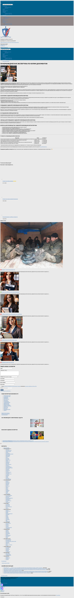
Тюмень (7, 526)
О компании (5, 6)
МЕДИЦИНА (6, 398)
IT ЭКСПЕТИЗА (6, 401)
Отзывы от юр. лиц (8, 13)
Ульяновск (8, 519)
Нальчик (7, 550)
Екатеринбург (8, 523)
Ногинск (7, 465)
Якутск (7, 545)
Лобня (7, 460)
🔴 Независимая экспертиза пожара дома (8, 340)
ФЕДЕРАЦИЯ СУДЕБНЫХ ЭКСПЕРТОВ (7, 1)
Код (6, 370)
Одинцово (8, 466)
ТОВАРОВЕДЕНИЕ (7, 402)
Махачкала (8, 549)
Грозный (7, 548)
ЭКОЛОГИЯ (6, 406)
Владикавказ (8, 547)
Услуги (4, 8)
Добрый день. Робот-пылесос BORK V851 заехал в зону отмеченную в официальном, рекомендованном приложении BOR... (26, 571)
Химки (7, 476)
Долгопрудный (8, 450)
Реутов (7, 471)
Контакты (4, 25)
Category (2, 376)
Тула (7, 492)
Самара (7, 517)
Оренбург (7, 514)
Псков (7, 501)
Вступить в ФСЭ (4, 575)
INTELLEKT (5, 408)
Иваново (7, 484)
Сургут (7, 525)
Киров (7, 512)
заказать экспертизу (4, 47)
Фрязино (7, 475)
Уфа (6, 520)
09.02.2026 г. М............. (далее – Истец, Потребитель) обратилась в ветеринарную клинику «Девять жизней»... (23, 567)
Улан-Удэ (7, 542)
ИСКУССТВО (6, 407)
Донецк (7, 558)
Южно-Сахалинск (9, 544)
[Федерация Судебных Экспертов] (5, 37)
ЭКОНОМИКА (6, 400)
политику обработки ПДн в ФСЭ (31, 386)
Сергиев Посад (8, 472)
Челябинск (8, 528)
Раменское (8, 470)
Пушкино (7, 469)
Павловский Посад (9, 467)
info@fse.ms (2, 45)
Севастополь (8, 554)
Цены (4, 9)
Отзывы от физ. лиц (8, 14)
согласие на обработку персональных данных (12, 386)
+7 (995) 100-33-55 (3, 44)
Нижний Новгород (9, 513)
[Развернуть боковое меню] (0, 443)
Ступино (7, 474)
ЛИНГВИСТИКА (6, 403)
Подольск (8, 468)
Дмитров (7, 449)
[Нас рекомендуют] (37, 423)
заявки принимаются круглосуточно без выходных (9, 42)
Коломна (7, 458)
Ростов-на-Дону (9, 506)
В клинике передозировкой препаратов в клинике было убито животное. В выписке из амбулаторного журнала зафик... (25, 572)
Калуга (7, 485)
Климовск (7, 456)
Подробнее (58, 595)
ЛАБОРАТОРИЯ (6, 404)
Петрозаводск (8, 500)
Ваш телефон (2, 382)
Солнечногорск (8, 473)
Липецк (7, 487)
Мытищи (7, 463)
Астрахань (8, 504)
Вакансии (4, 11)
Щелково (7, 478)
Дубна (7, 452)
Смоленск (7, 490)
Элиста (7, 508)
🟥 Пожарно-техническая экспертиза (7, 269)
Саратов (7, 518)
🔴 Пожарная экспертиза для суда (7, 362)
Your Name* (2, 380)
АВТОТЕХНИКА (6, 399)
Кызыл (7, 534)
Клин (7, 457)
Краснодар (8, 505)
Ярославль (8, 493)
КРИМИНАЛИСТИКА (7, 395)
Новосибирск (8, 535)
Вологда (7, 497)
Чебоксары (8, 521)
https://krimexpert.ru (43, 146)
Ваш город (2, 384)
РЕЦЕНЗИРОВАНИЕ (6, 61)
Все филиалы (4, 561)
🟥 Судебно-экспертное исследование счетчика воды (11, 314)
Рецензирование (5, 414)
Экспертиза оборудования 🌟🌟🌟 (9, 181)
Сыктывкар (8, 502)
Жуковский (8, 454)
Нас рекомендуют (8, 7)
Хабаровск (8, 543)
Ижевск (7, 510)
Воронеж (7, 483)
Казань (7, 511)
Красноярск (8, 533)
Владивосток (8, 540)
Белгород (8, 480)
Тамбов (7, 491)
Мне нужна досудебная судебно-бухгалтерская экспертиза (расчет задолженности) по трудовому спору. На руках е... (25, 569)
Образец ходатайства (5, 413)
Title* (1, 368)
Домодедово (8, 451)
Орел (7, 488)
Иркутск (7, 531)
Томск (7, 537)
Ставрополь (8, 551)
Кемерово (8, 532)
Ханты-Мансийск (9, 527)
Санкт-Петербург (9, 495)
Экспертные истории (5, 563)
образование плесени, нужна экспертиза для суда (13, 570)
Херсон (7, 556)
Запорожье (8, 557)
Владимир (8, 482)
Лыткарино (8, 461)
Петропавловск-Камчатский (11, 541)
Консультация (5, 10)
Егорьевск (8, 453)
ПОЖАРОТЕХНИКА (7, 405)
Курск (7, 486)
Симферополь (8, 555)
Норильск (7, 536)
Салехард (7, 524)
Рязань (7, 489)
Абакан (7, 530)
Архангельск (8, 496)
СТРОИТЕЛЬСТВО (7, 396)
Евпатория (8, 553)
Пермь (7, 516)
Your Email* (2, 378)
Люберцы (7, 462)
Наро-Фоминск (8, 464)
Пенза (7, 515)
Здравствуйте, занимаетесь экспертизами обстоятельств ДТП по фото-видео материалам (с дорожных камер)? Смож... (26, 568)
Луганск (7, 559)
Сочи (7, 507)
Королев (7, 459)
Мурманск (7, 499)
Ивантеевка (8, 455)
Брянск (7, 481)
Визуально (2, 370)
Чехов (7, 477)
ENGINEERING (6, 397)
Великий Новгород (9, 498)
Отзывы (4, 12)
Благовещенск (8, 539)
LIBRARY (5, 410)
